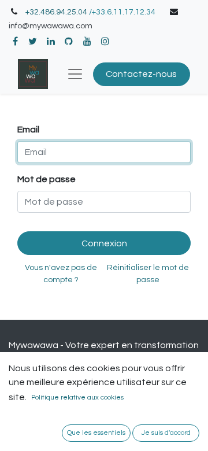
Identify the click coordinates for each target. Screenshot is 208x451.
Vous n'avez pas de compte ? (61, 274)
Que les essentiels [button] (96, 433)
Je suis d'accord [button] (166, 433)
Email (28, 129)
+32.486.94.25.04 (56, 12)
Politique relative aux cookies (77, 397)
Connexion (104, 243)
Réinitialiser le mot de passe (148, 274)
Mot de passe (46, 179)
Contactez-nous (141, 74)
